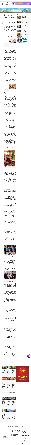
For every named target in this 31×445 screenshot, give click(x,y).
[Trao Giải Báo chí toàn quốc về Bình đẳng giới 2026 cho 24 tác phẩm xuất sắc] (8, 410)
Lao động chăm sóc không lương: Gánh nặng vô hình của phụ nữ (25, 22)
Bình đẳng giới (5, 15)
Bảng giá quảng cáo (22, 0)
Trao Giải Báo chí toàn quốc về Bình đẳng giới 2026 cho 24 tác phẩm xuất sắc (8, 417)
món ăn (14, 392)
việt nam (7, 392)
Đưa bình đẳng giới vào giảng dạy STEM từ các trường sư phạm (13, 416)
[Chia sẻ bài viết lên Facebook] (2, 21)
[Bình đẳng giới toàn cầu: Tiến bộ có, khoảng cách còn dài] (19, 17)
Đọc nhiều (19, 14)
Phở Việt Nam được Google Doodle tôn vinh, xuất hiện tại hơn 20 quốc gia (3, 385)
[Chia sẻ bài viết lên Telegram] (2, 23)
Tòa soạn (22, 426)
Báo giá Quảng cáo (16, 426)
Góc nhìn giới (12, 15)
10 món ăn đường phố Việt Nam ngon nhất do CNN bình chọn (13, 372)
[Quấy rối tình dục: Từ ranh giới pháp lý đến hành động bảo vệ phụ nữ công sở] (19, 26)
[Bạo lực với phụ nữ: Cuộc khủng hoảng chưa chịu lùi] (19, 31)
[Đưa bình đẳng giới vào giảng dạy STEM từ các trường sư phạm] (13, 410)
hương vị (10, 392)
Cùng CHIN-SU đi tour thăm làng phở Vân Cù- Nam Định (3, 372)
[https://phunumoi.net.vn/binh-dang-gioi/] (2, 26)
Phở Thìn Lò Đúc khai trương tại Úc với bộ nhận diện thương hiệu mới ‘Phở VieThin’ (8, 385)
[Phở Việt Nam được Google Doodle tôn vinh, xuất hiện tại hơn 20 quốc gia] (4, 378)
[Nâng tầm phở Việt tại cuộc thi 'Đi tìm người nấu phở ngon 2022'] (13, 378)
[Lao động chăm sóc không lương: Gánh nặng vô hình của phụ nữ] (19, 22)
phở (4, 392)
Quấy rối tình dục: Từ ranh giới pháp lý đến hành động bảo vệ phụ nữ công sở (25, 26)
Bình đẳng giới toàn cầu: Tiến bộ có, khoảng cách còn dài (25, 17)
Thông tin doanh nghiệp (10, 426)
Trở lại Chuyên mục (4, 362)
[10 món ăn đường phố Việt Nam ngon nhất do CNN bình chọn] (13, 367)
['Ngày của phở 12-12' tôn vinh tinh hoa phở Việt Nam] (8, 367)
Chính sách (9, 15)
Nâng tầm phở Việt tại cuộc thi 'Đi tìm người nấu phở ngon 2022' (13, 384)
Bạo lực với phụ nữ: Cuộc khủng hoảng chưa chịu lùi (25, 31)
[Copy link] (2, 20)
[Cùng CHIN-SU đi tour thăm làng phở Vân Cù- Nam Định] (4, 367)
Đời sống (14, 15)
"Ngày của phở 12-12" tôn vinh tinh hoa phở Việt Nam (8, 372)
